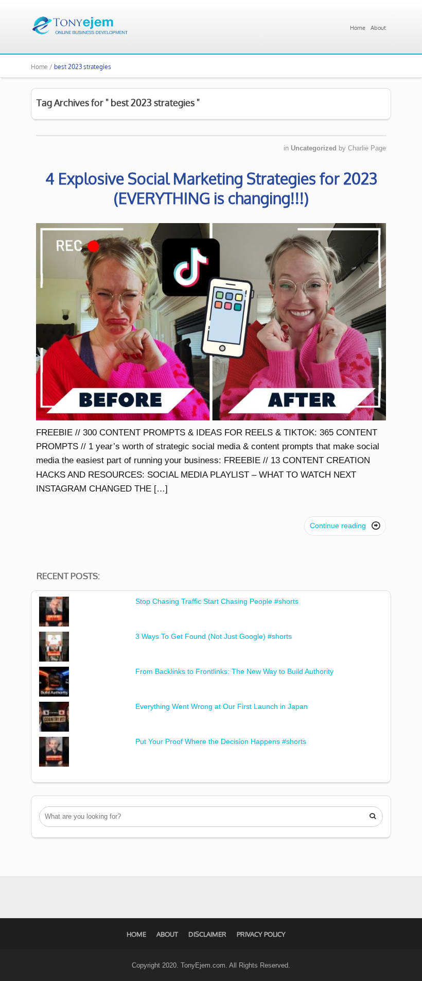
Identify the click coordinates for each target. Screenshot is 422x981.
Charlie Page (367, 148)
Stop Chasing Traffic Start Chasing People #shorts (216, 601)
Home (357, 27)
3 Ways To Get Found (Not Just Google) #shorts (213, 636)
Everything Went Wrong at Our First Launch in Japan (221, 706)
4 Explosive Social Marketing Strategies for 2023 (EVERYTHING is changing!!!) (211, 188)
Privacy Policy (261, 934)
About (378, 27)
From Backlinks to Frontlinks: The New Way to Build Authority (234, 671)
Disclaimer (207, 934)
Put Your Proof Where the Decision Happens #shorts (220, 741)
